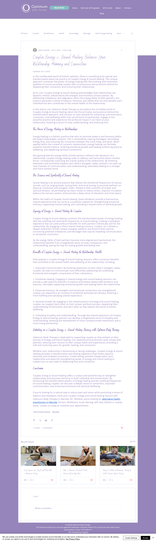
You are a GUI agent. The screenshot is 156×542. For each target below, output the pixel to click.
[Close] (153, 538)
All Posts (24, 33)
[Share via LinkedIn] (46, 420)
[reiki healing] (38, 456)
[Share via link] (52, 420)
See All (132, 441)
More (119, 33)
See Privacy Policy (73, 539)
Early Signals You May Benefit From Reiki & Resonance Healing (38, 472)
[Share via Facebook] (34, 420)
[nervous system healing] (117, 456)
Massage (86, 33)
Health (61, 33)
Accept (145, 538)
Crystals (35, 33)
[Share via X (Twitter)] (40, 420)
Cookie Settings (131, 538)
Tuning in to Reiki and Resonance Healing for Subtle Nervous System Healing (117, 472)
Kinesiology (73, 33)
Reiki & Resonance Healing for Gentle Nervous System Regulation (75, 472)
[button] (132, 33)
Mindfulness (49, 33)
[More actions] (121, 50)
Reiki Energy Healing (103, 33)
